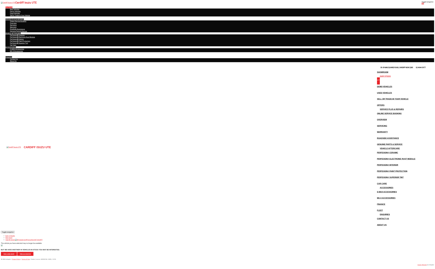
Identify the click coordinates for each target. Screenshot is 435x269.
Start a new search (9, 254)
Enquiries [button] (8, 57)
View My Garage (23, 240)
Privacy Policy (16, 259)
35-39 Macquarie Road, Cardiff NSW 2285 (396, 67)
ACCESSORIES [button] (10, 47)
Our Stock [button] (8, 7)
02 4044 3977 (421, 67)
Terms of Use (26, 259)
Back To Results (10, 236)
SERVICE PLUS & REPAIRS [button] (14, 19)
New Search (8, 238)
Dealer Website (422, 265)
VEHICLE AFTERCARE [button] (13, 33)
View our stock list (25, 254)
